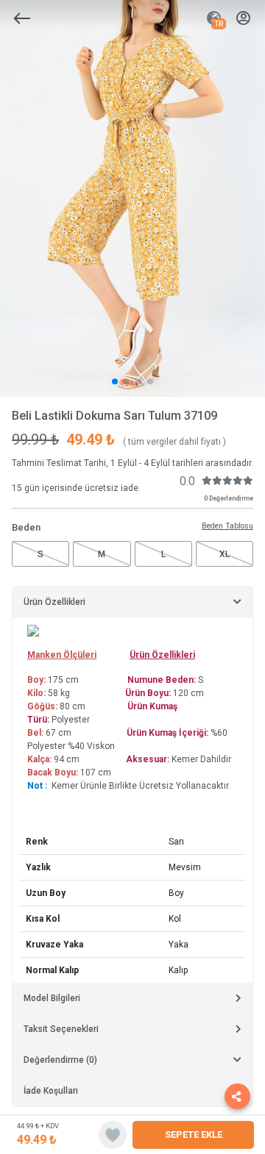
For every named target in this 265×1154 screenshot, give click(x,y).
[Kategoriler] (22, 18)
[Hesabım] (243, 19)
